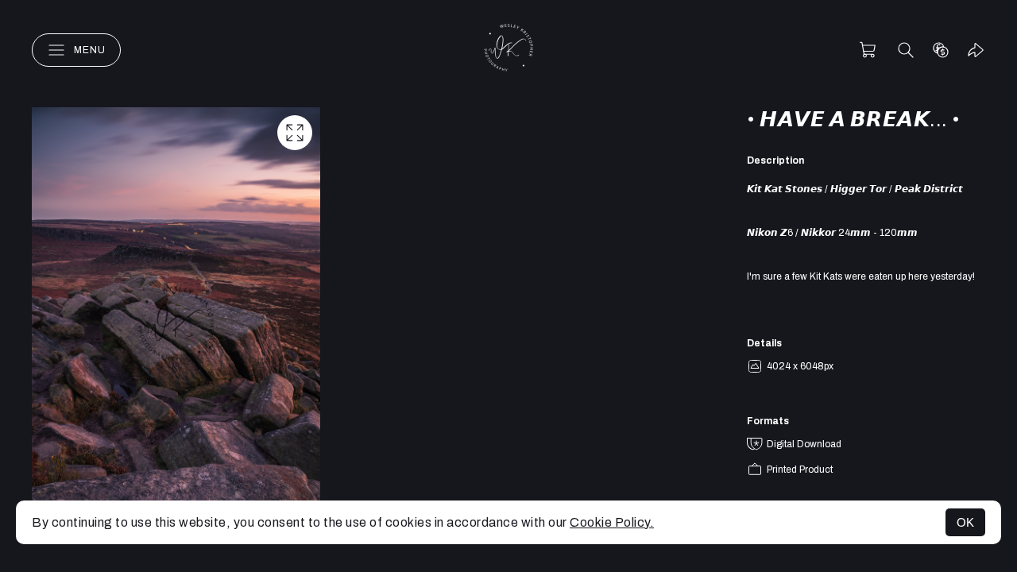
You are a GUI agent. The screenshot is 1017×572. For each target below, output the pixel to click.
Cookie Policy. (612, 522)
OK (965, 522)
